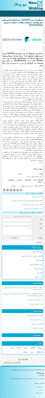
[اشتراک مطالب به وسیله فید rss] (20, 190)
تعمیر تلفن (39, 260)
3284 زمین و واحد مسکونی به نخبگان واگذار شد (32, 205)
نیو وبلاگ (20, 4)
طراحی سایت (38, 268)
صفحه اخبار (22, 359)
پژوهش (39, 348)
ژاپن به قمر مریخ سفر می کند (36, 320)
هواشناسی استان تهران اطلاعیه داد (35, 315)
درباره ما (41, 390)
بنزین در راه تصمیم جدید (37, 328)
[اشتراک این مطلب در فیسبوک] (14, 190)
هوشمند (40, 108)
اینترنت (19, 180)
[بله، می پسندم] (22, 186)
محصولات (30, 112)
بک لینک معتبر (39, 387)
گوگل (15, 70)
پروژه (32, 352)
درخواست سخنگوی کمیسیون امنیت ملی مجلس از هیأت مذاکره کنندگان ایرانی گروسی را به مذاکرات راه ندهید (23, 288)
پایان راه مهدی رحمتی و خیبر (36, 304)
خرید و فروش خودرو (36, 264)
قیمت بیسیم (38, 277)
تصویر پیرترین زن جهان (37, 197)
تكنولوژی (11, 180)
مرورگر (31, 70)
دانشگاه (19, 348)
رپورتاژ (12, 348)
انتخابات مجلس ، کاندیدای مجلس (32, 256)
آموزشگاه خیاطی (37, 252)
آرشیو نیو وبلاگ (39, 393)
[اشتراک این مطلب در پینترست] (7, 190)
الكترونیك (28, 180)
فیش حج (39, 273)
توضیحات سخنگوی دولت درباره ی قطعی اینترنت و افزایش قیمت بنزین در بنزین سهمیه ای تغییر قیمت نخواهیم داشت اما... (23, 295)
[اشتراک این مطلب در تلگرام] (17, 190)
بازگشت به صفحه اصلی (11, 362)
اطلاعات (32, 348)
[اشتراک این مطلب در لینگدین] (4, 190)
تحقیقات (25, 352)
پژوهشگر (39, 352)
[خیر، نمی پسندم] (14, 186)
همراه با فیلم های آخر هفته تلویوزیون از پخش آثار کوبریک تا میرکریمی (27, 201)
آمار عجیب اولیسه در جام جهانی (35, 300)
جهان (39, 182)
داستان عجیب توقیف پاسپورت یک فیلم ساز (33, 209)
